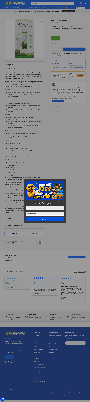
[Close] (64, 180)
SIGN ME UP (45, 219)
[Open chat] (2, 399)
